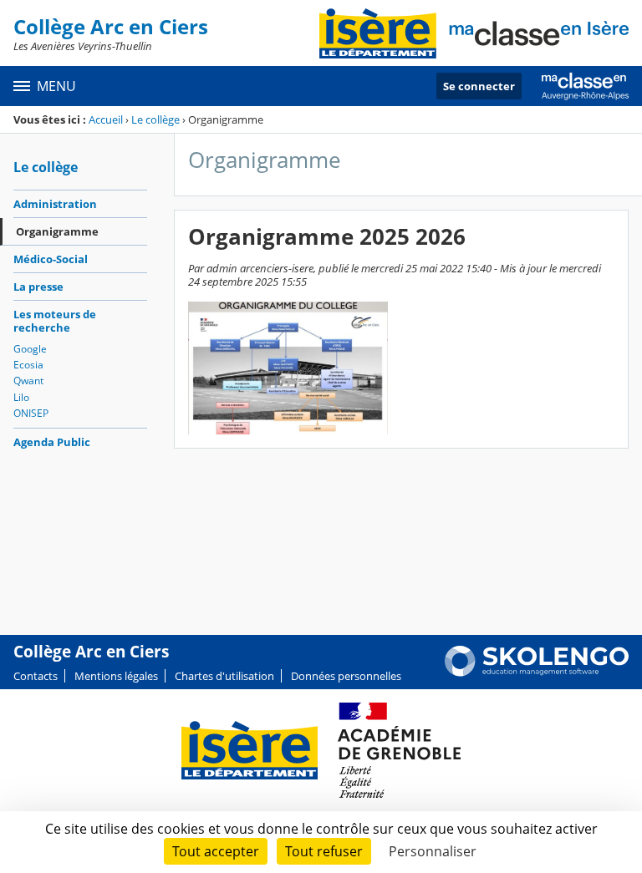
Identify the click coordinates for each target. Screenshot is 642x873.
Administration (55, 203)
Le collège (155, 119)
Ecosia (28, 365)
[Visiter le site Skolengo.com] (537, 672)
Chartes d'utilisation (224, 676)
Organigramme (57, 231)
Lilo (21, 397)
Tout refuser (324, 851)
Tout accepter (215, 851)
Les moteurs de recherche (54, 321)
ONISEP (30, 413)
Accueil (106, 119)
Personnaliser (432, 851)
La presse (38, 286)
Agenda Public (51, 441)
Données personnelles (346, 676)
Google (30, 349)
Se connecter (479, 86)
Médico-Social (50, 258)
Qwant (28, 380)
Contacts (35, 676)
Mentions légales (116, 676)
